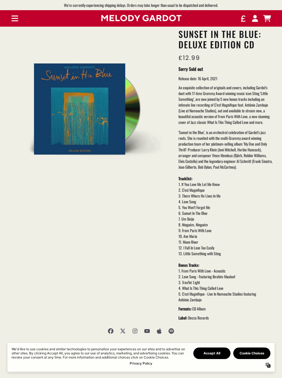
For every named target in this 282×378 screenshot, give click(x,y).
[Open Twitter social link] (123, 331)
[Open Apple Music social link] (159, 331)
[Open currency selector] (243, 18)
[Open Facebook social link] (111, 331)
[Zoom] (88, 108)
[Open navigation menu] (15, 18)
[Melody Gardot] (140, 18)
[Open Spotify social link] (171, 331)
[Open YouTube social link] (147, 331)
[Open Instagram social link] (135, 331)
